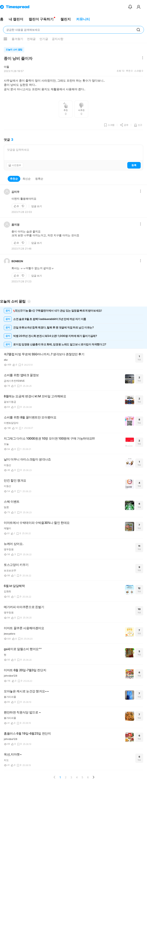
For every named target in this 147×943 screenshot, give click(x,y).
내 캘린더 (16, 19)
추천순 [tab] (14, 178)
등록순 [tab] (39, 178)
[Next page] (93, 777)
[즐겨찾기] (29, 301)
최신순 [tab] (27, 178)
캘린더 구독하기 (41, 19)
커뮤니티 (83, 19)
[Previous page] (54, 777)
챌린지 (65, 19)
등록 (133, 165)
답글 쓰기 (36, 206)
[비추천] (23, 206)
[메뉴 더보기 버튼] (5, 39)
